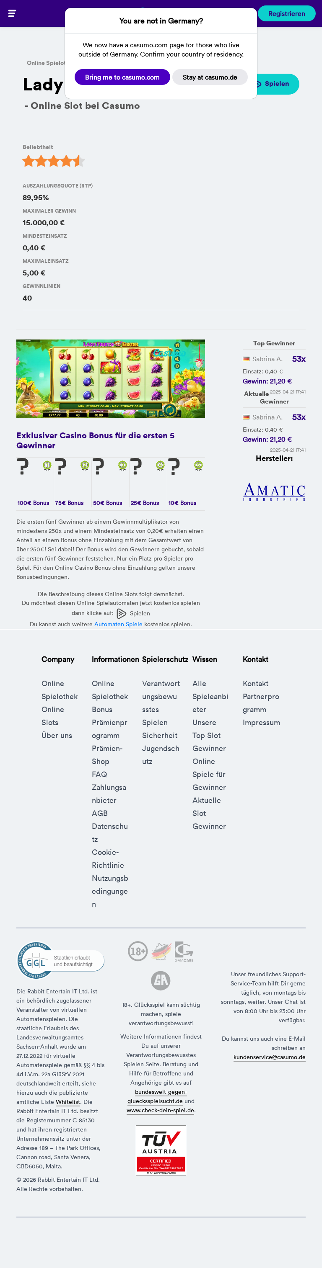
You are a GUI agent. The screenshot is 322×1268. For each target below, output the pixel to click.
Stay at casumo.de (210, 77)
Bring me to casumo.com (122, 77)
